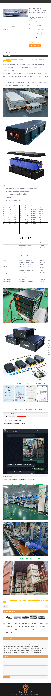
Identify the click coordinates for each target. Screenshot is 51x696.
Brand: (25, 51)
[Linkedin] (27, 692)
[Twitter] (24, 692)
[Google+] (29, 692)
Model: (5, 51)
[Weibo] (22, 692)
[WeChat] (20, 692)
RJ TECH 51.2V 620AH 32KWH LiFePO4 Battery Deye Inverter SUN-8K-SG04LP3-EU (21, 646)
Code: (5, 52)
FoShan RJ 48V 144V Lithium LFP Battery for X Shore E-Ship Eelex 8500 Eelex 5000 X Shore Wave (9, 626)
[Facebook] (31, 692)
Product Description (8, 55)
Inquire (32, 42)
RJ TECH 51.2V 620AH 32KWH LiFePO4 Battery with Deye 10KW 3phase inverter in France (22, 650)
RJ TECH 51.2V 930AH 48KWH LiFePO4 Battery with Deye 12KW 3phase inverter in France (22, 652)
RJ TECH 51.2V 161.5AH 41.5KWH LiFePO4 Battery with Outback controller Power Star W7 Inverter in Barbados (25, 648)
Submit (6, 677)
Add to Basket (36, 45)
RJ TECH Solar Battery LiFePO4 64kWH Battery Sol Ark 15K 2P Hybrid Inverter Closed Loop (22, 641)
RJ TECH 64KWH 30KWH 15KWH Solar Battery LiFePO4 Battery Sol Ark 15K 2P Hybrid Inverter (23, 644)
